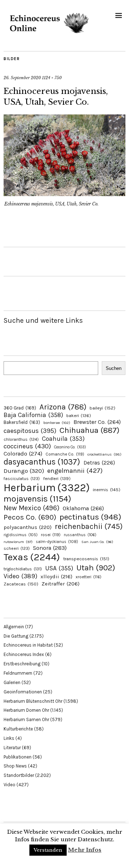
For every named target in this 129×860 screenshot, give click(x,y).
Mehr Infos (84, 849)
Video (20, 576)
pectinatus (90, 517)
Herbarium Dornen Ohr (26, 710)
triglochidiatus (23, 568)
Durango (24, 470)
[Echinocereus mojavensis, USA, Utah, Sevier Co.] (64, 194)
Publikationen (18, 757)
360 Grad (20, 408)
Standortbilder (19, 775)
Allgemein (14, 626)
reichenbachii (89, 526)
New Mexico (31, 508)
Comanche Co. (65, 454)
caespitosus (30, 431)
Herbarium (47, 487)
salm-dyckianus (57, 541)
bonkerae (56, 422)
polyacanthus (28, 527)
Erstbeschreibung (22, 663)
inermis (106, 489)
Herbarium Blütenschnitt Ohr (33, 701)
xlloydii (56, 576)
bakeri (78, 415)
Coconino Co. (70, 447)
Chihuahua (89, 430)
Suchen (113, 368)
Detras (99, 463)
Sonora (50, 547)
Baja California (33, 414)
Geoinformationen (23, 691)
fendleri (57, 478)
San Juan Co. (97, 541)
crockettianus (104, 454)
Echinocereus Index (24, 654)
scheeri (17, 548)
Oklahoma (83, 508)
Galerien (12, 682)
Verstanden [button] (48, 850)
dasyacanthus (42, 462)
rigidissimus (21, 535)
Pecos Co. (30, 517)
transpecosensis (86, 558)
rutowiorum (18, 541)
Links (9, 738)
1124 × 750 (52, 77)
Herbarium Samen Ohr (26, 719)
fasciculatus (22, 478)
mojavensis (37, 499)
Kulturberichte (18, 729)
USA (59, 568)
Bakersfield (22, 422)
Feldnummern (18, 673)
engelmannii (74, 471)
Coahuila (63, 438)
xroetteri (88, 576)
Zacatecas (21, 584)
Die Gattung (16, 636)
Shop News (15, 766)
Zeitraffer (61, 584)
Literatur (12, 747)
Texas (32, 557)
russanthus (80, 535)
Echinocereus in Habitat (28, 645)
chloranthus (21, 439)
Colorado (23, 453)
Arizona (62, 406)
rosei (51, 534)
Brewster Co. (97, 421)
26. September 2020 (22, 77)
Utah (95, 567)
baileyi (102, 408)
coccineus (27, 446)
